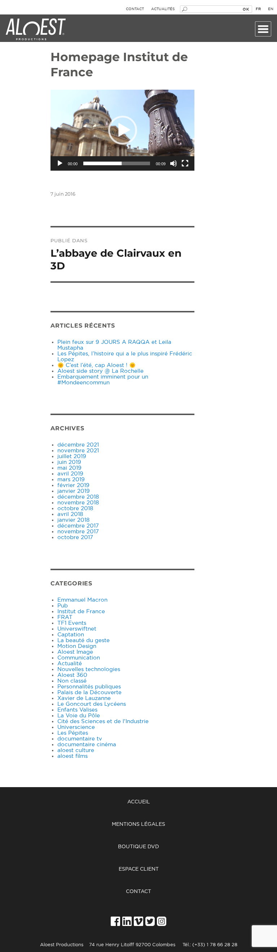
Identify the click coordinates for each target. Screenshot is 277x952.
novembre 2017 (78, 531)
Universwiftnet (76, 629)
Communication (78, 658)
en (270, 9)
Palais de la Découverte (89, 692)
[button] (122, 130)
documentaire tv (79, 739)
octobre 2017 (75, 537)
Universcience (76, 727)
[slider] (116, 163)
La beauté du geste (83, 640)
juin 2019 (69, 462)
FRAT (64, 617)
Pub (62, 606)
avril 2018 (70, 514)
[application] (122, 130)
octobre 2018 (75, 508)
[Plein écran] (185, 163)
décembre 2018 (78, 497)
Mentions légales (138, 824)
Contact (135, 9)
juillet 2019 (71, 456)
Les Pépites (72, 733)
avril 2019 (70, 474)
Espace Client (139, 869)
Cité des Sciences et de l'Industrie (103, 721)
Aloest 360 (72, 675)
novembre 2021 (78, 450)
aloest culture (75, 750)
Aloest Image (75, 652)
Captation (70, 634)
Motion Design (76, 646)
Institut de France (81, 611)
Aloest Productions (36, 29)
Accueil (138, 801)
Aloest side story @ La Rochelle (100, 371)
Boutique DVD (138, 846)
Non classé (72, 681)
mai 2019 (69, 468)
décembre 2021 (78, 445)
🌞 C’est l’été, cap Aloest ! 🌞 (96, 365)
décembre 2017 (78, 526)
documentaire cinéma (86, 744)
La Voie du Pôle (78, 715)
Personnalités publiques (89, 687)
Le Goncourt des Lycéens (91, 704)
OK (246, 9)
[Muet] (173, 163)
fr (258, 9)
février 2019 (73, 485)
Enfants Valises (77, 710)
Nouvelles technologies (88, 669)
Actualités (163, 9)
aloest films (72, 756)
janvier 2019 (73, 491)
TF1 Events (71, 623)
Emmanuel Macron (82, 600)
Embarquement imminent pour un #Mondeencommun (102, 379)
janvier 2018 (73, 520)
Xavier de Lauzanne (84, 698)
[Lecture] (59, 163)
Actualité (69, 663)
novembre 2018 (78, 502)
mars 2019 (71, 479)
